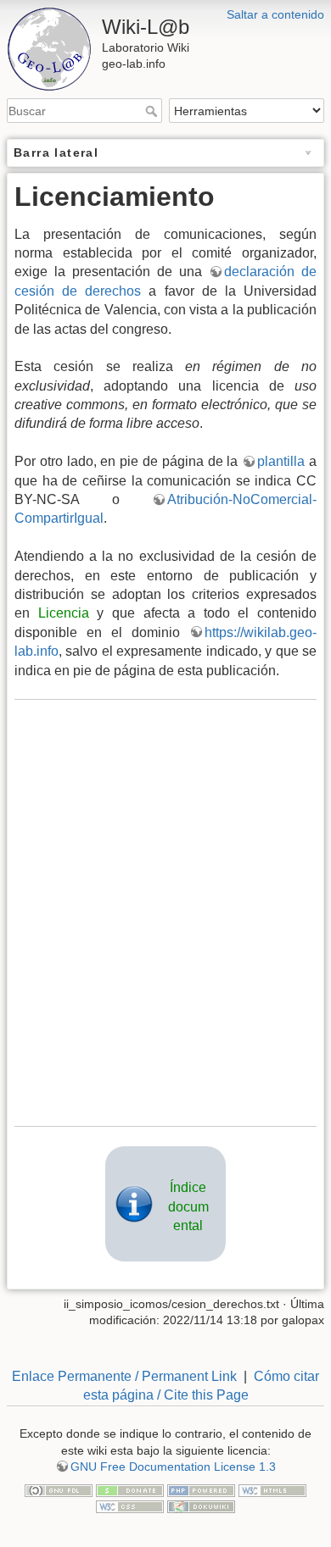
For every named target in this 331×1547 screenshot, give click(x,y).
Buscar (153, 111)
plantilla (281, 461)
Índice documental (188, 1206)
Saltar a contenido (275, 14)
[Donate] (130, 1489)
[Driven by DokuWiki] (201, 1505)
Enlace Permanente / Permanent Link (124, 1376)
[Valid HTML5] (272, 1489)
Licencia (63, 613)
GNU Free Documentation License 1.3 (173, 1466)
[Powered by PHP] (201, 1489)
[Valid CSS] (130, 1505)
